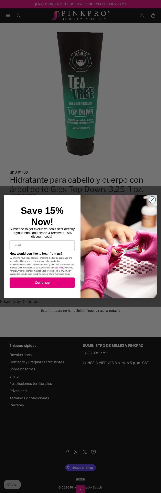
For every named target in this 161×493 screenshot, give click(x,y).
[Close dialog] (152, 199)
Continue (42, 283)
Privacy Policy (57, 267)
